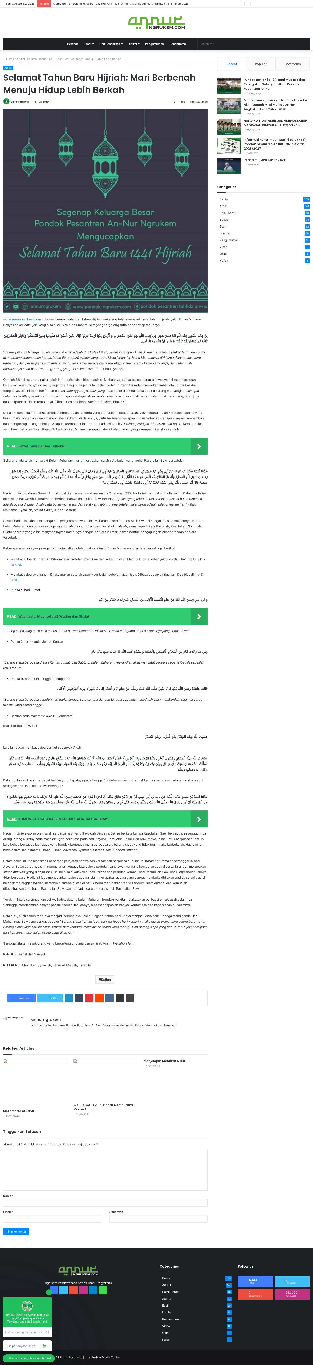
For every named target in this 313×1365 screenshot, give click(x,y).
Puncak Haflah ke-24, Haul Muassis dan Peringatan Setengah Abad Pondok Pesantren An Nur (274, 84)
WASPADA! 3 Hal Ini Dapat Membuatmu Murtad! (103, 1107)
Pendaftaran (178, 44)
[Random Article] (300, 3)
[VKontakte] (109, 998)
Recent (231, 64)
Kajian (106, 979)
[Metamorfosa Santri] (35, 1083)
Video (223, 247)
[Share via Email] (120, 998)
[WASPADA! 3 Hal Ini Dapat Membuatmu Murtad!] (105, 1080)
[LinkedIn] (69, 998)
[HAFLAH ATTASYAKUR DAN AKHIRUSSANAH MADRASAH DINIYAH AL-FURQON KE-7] (229, 127)
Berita (224, 199)
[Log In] (294, 3)
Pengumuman (154, 44)
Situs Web (116, 1212)
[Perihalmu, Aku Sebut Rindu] (229, 166)
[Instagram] (274, 3)
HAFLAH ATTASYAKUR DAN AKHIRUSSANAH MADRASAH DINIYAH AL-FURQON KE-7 (275, 123)
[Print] (130, 998)
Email (8, 1212)
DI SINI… (17, 565)
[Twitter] (262, 3)
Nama (8, 1196)
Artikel (20, 59)
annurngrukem (20, 101)
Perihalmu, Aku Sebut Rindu (265, 160)
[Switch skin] (192, 44)
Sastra (224, 219)
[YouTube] (268, 3)
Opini (223, 253)
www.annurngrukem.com (22, 319)
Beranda (72, 44)
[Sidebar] (306, 3)
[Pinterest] (89, 998)
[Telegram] (281, 3)
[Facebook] (255, 3)
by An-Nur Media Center (103, 1357)
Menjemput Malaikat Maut (164, 1061)
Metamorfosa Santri (19, 1111)
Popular (261, 64)
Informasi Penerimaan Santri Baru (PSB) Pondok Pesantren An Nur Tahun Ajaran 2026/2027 (275, 144)
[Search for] (244, 44)
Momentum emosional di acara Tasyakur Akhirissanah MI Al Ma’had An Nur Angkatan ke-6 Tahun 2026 (121, 3)
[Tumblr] (79, 998)
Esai (222, 226)
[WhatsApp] (287, 3)
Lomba (224, 233)
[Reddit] (99, 998)
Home (9, 59)
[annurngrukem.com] (156, 22)
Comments (292, 64)
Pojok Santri (228, 212)
